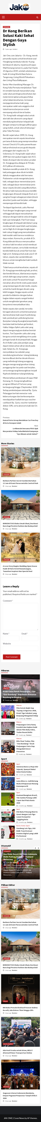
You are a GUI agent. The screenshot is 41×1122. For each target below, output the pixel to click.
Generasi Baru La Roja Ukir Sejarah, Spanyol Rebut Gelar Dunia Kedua (27, 769)
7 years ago (8, 49)
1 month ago (22, 775)
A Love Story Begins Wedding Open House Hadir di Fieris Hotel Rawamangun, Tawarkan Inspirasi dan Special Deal (20, 568)
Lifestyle (6, 27)
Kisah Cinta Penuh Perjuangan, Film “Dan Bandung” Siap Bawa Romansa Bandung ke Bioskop (19, 694)
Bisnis (6, 1001)
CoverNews (19, 1118)
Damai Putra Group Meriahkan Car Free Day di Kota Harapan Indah (20, 420)
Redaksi (15, 49)
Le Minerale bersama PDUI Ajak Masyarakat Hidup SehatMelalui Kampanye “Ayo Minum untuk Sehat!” (20, 430)
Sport (18, 764)
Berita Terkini (21, 825)
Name (6, 633)
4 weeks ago (22, 754)
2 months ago (23, 806)
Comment (8, 600)
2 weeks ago (8, 700)
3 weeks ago (22, 735)
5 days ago (8, 574)
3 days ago (8, 1013)
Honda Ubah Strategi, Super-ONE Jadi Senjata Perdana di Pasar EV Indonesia (18, 857)
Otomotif (7, 851)
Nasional (6, 1087)
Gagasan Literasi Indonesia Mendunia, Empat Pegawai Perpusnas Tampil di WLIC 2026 (20, 1095)
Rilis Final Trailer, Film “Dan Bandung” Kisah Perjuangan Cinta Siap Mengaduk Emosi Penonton (25, 746)
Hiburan (6, 688)
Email (25, 633)
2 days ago (8, 486)
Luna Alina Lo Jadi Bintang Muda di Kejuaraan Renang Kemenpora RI (27, 783)
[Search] (37, 17)
